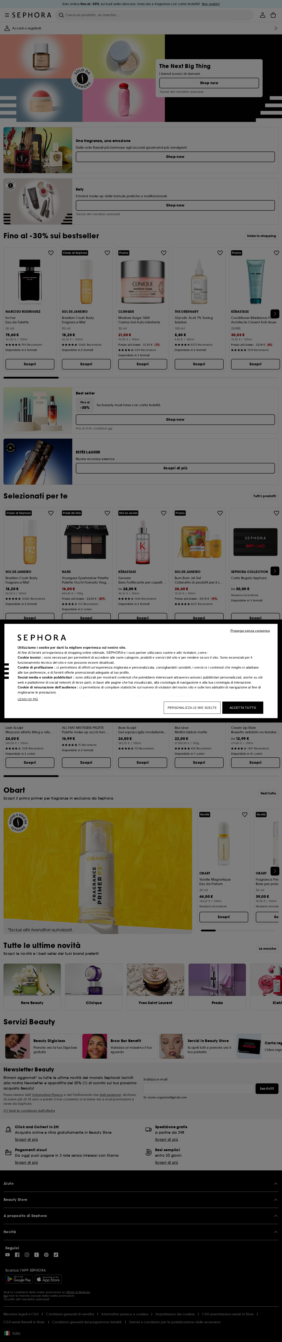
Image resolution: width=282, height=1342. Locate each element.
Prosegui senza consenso (250, 631)
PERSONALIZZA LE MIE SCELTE (192, 707)
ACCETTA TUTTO (243, 707)
